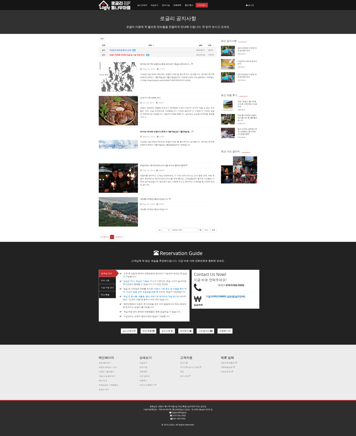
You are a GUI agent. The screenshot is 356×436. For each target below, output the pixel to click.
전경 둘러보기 (105, 362)
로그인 (251, 5)
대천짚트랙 (226, 371)
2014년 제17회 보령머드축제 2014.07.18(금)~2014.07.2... (165, 64)
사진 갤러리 (144, 376)
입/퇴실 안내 (106, 273)
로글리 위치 (104, 389)
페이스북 (184, 376)
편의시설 (166, 5)
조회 (209, 45)
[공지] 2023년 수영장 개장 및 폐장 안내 (247, 49)
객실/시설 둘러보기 (107, 376)
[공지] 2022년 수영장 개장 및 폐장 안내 (247, 75)
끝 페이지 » (119, 237)
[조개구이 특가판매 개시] (118, 110)
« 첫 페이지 (104, 237)
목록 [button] (102, 39)
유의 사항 (105, 280)
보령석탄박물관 (228, 362)
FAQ (182, 371)
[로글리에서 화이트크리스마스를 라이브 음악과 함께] (118, 178)
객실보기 (154, 5)
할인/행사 (189, 5)
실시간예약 (142, 5)
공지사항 (166, 330)
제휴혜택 (177, 5)
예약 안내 (103, 380)
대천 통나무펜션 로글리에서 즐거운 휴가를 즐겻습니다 (247, 117)
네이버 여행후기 (146, 385)
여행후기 (224, 330)
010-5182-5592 (235, 285)
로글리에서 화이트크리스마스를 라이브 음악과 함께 (162, 165)
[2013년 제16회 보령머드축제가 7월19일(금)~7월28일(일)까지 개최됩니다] (118, 144)
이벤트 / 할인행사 (106, 371)
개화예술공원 (227, 367)
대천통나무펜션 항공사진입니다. (154, 199)
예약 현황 (147, 330)
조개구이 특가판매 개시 (150, 97)
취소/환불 (105, 294)
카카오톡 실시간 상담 (189, 367)
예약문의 (185, 330)
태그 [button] (206, 230)
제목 (150, 45)
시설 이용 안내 (107, 287)
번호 (103, 45)
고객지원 (201, 5)
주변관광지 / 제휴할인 (108, 385)
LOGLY (172, 424)
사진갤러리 (204, 330)
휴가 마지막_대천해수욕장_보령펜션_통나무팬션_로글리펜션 (247, 131)
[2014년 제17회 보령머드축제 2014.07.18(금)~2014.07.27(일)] (118, 77)
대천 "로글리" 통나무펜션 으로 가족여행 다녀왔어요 (247, 104)
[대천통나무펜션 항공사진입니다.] (118, 212)
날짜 (200, 45)
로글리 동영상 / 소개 (108, 367)
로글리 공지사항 (178, 18)
